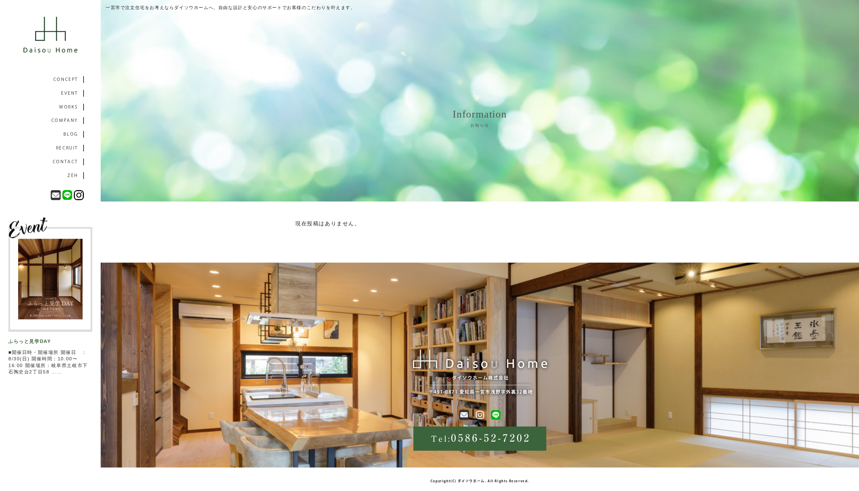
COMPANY (64, 120)
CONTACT (65, 162)
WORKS (68, 107)
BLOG (70, 134)
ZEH (72, 175)
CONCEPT (65, 79)
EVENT (69, 93)
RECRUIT (67, 148)
